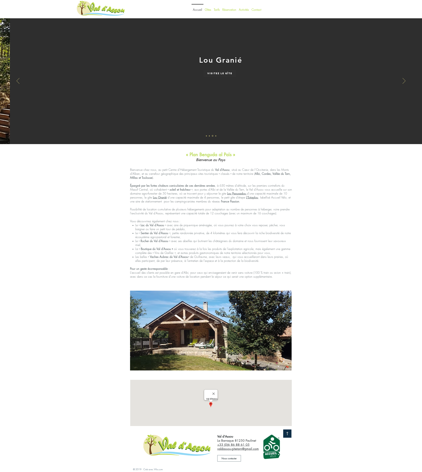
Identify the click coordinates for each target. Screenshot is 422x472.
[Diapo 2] (209, 135)
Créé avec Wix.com (153, 469)
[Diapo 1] (206, 135)
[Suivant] (404, 81)
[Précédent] (17, 81)
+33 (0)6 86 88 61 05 (233, 445)
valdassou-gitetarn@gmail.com (238, 449)
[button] (211, 330)
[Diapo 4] (215, 135)
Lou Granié (160, 197)
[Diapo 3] (212, 136)
